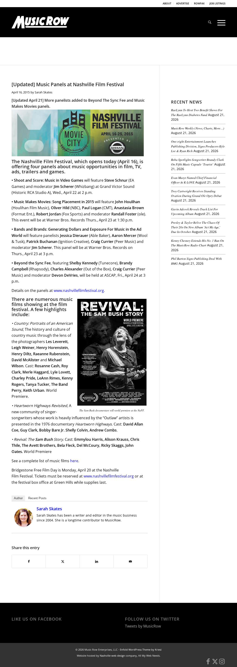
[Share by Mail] (130, 561)
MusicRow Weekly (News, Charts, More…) (197, 128)
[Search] (209, 22)
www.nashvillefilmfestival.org (79, 290)
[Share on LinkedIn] (96, 561)
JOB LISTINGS (217, 3)
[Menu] (219, 22)
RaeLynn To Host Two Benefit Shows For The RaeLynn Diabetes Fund (196, 112)
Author (18, 498)
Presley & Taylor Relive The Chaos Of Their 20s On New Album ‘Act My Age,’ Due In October (195, 227)
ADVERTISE (182, 3)
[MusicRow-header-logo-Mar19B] (40, 22)
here (74, 460)
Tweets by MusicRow (143, 626)
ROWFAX (199, 3)
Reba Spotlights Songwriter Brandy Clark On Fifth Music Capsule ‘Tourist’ (197, 161)
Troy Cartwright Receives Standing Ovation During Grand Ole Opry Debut (196, 193)
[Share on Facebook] (29, 561)
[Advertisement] (204, 301)
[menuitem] (167, 3)
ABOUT (167, 3)
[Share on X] (62, 561)
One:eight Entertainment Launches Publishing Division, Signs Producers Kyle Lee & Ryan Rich (198, 146)
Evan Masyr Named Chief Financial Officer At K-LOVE (194, 179)
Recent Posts (37, 498)
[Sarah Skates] (23, 525)
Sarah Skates (43, 92)
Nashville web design (112, 655)
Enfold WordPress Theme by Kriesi (141, 649)
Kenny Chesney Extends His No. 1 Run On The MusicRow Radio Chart (197, 242)
